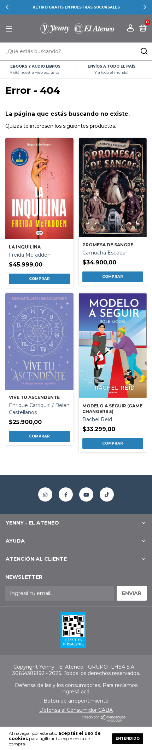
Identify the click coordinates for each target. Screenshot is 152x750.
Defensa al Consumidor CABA (76, 710)
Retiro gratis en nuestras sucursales (76, 7)
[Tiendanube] (104, 720)
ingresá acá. (76, 691)
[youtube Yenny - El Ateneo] (86, 494)
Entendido (128, 738)
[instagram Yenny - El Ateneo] (45, 494)
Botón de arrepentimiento (76, 701)
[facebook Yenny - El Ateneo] (66, 494)
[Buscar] (144, 51)
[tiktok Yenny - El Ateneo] (107, 494)
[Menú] (10, 29)
